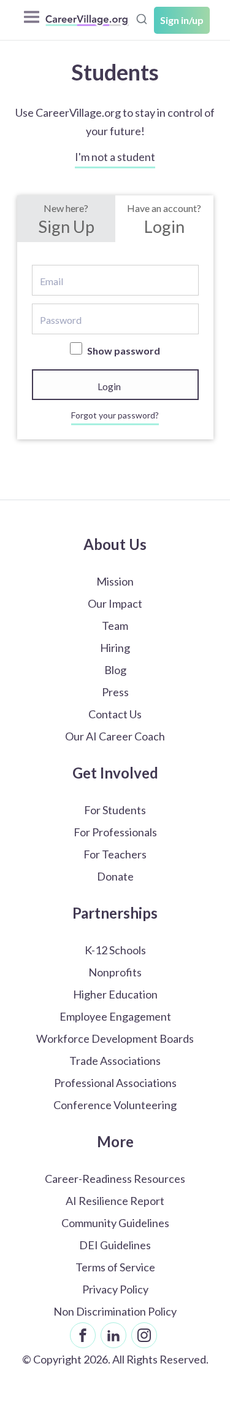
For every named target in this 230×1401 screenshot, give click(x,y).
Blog (115, 670)
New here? (66, 219)
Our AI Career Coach (115, 736)
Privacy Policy (115, 1289)
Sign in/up (182, 20)
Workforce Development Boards (115, 1038)
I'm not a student (115, 156)
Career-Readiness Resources (115, 1178)
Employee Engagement (115, 1016)
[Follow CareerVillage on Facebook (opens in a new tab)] (83, 1335)
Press (115, 692)
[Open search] (142, 19)
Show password (122, 350)
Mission (115, 581)
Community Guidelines (115, 1223)
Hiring (115, 647)
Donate (115, 876)
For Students (115, 810)
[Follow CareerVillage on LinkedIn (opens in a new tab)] (113, 1335)
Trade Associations (115, 1060)
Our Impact (115, 603)
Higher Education (115, 994)
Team (115, 625)
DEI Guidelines (115, 1245)
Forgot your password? (115, 415)
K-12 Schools (115, 950)
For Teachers (115, 854)
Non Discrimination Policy (115, 1311)
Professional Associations (115, 1082)
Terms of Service (115, 1267)
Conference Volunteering (115, 1105)
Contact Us (115, 714)
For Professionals (115, 832)
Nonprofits (115, 972)
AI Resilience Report (115, 1200)
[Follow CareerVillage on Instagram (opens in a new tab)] (144, 1335)
